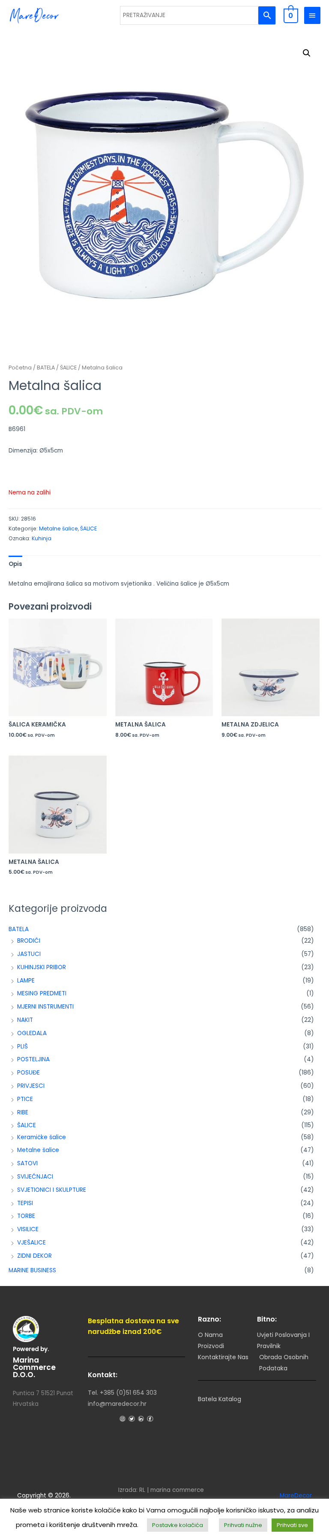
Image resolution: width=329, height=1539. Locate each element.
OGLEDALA (32, 1033)
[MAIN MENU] (312, 15)
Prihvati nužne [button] (243, 1525)
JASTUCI (29, 954)
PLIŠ (22, 1046)
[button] (306, 53)
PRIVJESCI (31, 1086)
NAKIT (25, 1020)
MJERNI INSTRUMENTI (45, 1007)
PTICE (25, 1099)
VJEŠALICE (31, 1242)
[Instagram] (123, 1419)
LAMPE (26, 980)
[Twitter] (132, 1419)
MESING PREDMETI (41, 993)
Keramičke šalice (41, 1137)
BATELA (19, 929)
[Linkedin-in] (141, 1419)
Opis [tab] (15, 564)
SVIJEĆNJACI (35, 1177)
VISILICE (28, 1229)
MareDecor (296, 1495)
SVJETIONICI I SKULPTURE (51, 1190)
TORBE (26, 1216)
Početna (20, 367)
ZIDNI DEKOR (34, 1256)
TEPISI (25, 1203)
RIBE (22, 1112)
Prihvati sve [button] (292, 1525)
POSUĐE (28, 1073)
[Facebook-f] (150, 1419)
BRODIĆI (28, 941)
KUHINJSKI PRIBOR (41, 967)
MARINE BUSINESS (32, 1270)
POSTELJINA (33, 1059)
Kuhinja (41, 538)
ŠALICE (26, 1125)
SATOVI (27, 1163)
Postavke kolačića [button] (177, 1525)
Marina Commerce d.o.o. (34, 1367)
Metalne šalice (38, 1150)
